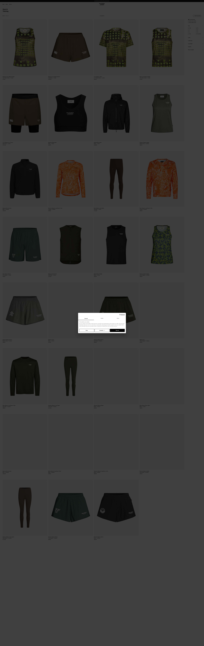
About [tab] (118, 318)
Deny (87, 330)
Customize (101, 330)
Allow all (117, 330)
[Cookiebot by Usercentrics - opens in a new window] (120, 315)
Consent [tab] (86, 318)
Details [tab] (102, 318)
